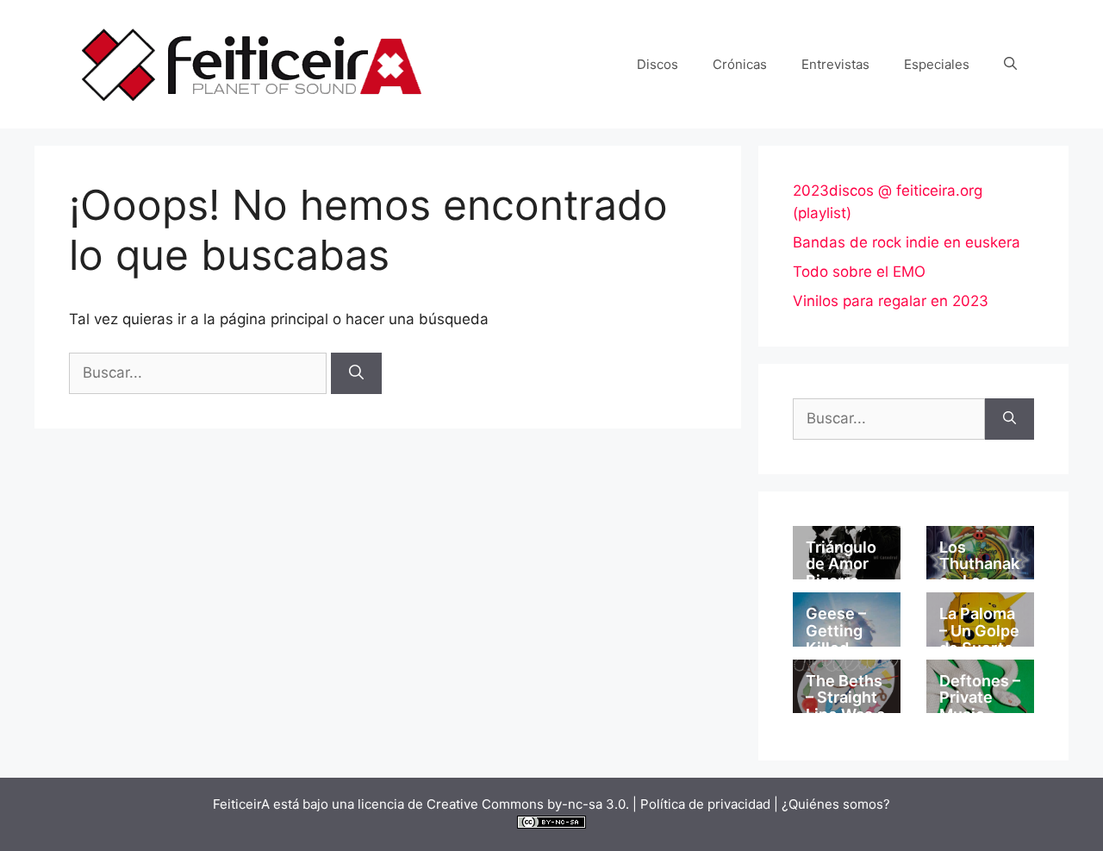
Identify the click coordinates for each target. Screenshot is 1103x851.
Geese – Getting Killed (836, 630)
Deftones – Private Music (979, 698)
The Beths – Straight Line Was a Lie (845, 706)
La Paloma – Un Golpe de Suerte (979, 630)
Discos (657, 64)
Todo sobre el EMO (859, 271)
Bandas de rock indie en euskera (906, 242)
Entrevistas (835, 64)
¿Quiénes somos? (836, 804)
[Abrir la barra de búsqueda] (1010, 65)
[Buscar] (356, 373)
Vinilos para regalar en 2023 (890, 301)
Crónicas (740, 64)
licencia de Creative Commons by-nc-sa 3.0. (493, 804)
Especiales (936, 64)
